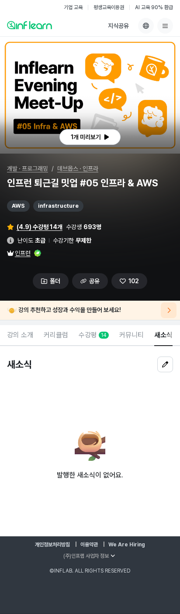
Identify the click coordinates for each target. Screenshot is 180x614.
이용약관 (89, 545)
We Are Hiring (126, 545)
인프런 (23, 253)
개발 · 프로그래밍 (27, 168)
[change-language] (146, 26)
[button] (90, 95)
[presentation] (90, 137)
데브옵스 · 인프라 (77, 168)
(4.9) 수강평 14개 (39, 226)
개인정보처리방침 (52, 545)
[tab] (20, 335)
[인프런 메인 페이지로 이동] (29, 25)
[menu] (165, 26)
